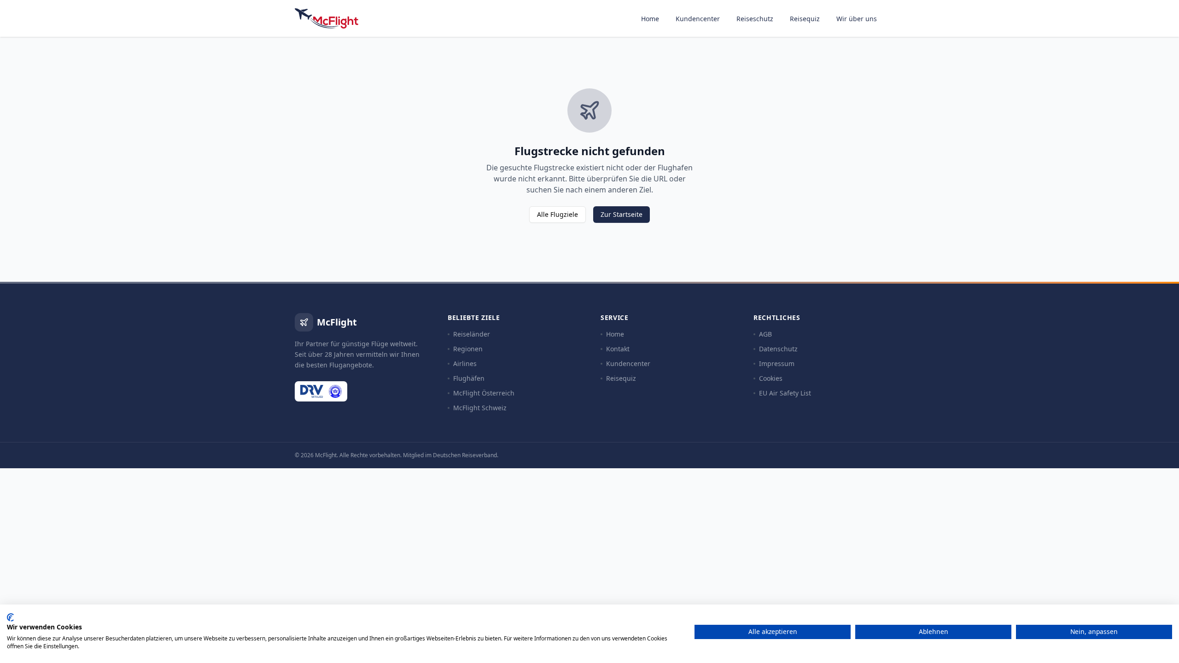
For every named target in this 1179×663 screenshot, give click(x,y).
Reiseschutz (754, 18)
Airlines (465, 363)
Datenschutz (778, 348)
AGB (765, 334)
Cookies (770, 378)
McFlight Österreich (483, 393)
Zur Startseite (621, 214)
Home (650, 18)
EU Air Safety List (785, 393)
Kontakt (618, 348)
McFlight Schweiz (480, 407)
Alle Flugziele (557, 214)
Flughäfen (468, 378)
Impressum (776, 363)
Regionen (468, 348)
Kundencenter (698, 18)
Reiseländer (471, 334)
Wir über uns (856, 18)
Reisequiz (805, 18)
